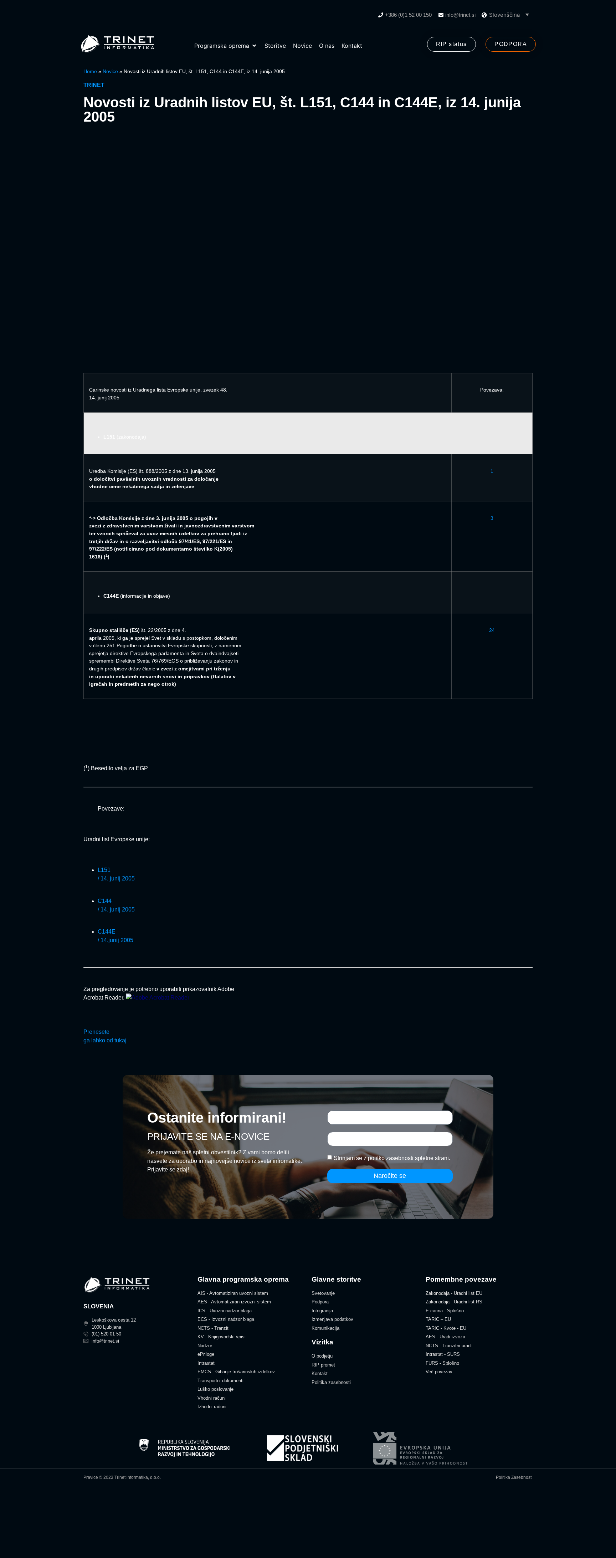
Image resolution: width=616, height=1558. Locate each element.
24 (492, 630)
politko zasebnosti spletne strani (408, 1158)
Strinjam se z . (392, 1158)
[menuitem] (509, 14)
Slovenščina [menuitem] (504, 14)
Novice (110, 71)
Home (90, 71)
